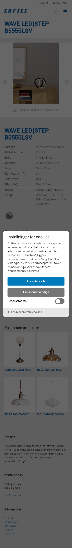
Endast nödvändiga (36, 292)
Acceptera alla (36, 281)
